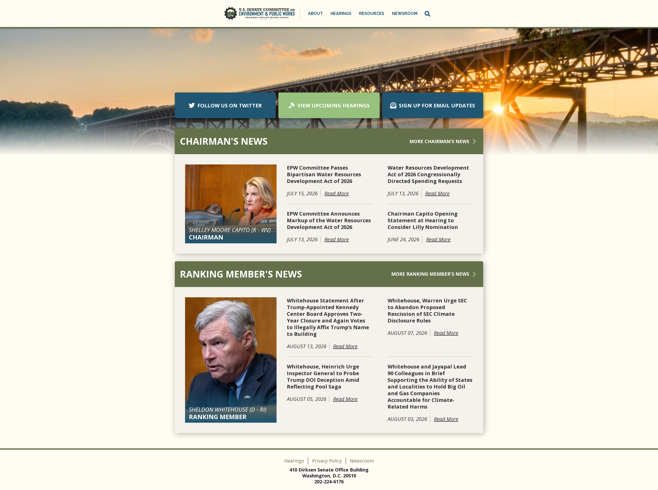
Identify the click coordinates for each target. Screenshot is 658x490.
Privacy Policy (327, 461)
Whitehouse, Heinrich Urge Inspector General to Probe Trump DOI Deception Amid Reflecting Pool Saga (323, 376)
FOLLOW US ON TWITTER (229, 105)
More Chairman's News (439, 141)
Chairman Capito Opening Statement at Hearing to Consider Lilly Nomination (423, 220)
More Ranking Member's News (430, 274)
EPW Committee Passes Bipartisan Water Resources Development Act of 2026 (324, 174)
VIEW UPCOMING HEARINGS (333, 105)
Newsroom (362, 461)
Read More (336, 193)
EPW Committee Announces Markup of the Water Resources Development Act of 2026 (329, 220)
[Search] (427, 14)
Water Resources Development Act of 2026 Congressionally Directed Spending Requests (428, 174)
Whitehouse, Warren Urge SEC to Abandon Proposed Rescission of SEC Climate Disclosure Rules (427, 310)
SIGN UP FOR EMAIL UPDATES (437, 105)
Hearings (294, 461)
